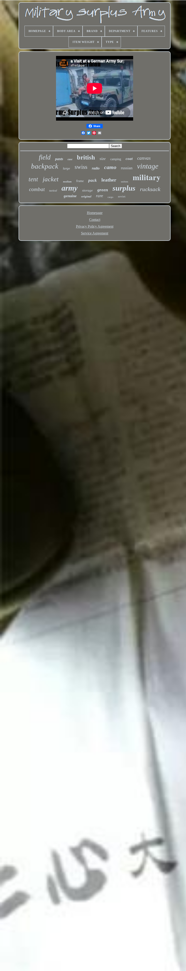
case (70, 159)
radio (96, 168)
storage (87, 190)
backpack (44, 166)
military (147, 177)
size (103, 158)
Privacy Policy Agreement (94, 226)
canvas (144, 158)
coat (129, 159)
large (66, 168)
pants (59, 159)
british (86, 157)
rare (99, 195)
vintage (147, 166)
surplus (124, 188)
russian (126, 168)
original (86, 196)
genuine (70, 196)
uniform (124, 181)
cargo (110, 197)
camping (115, 159)
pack (92, 180)
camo (110, 167)
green (102, 189)
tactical (53, 190)
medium (67, 181)
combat (37, 189)
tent (33, 179)
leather (108, 180)
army (69, 188)
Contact (94, 220)
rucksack (150, 189)
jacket (51, 179)
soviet (121, 196)
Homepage (95, 213)
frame (80, 181)
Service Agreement (94, 233)
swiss (81, 167)
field (45, 157)
